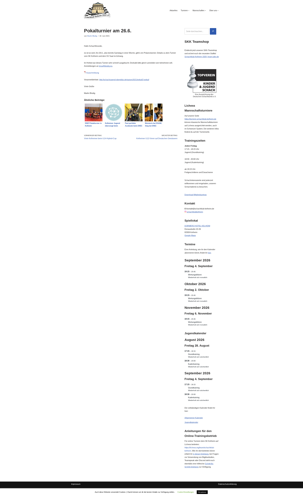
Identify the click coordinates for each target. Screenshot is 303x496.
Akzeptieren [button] (202, 492)
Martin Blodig (92, 36)
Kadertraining (193, 364)
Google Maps (190, 235)
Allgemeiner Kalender (194, 418)
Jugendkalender (191, 422)
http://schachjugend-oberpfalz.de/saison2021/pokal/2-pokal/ (124, 80)
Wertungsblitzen (195, 275)
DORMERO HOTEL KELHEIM (197, 226)
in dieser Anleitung (201, 454)
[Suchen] (213, 31)
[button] (188, 10)
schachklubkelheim (195, 212)
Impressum (75, 484)
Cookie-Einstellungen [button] (185, 492)
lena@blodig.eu (105, 66)
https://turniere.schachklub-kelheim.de (200, 119)
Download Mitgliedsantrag (196, 195)
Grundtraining (194, 354)
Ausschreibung (92, 73)
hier (209, 253)
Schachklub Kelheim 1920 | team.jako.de (202, 57)
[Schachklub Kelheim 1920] (97, 10)
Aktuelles (173, 10)
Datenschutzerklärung (227, 484)
